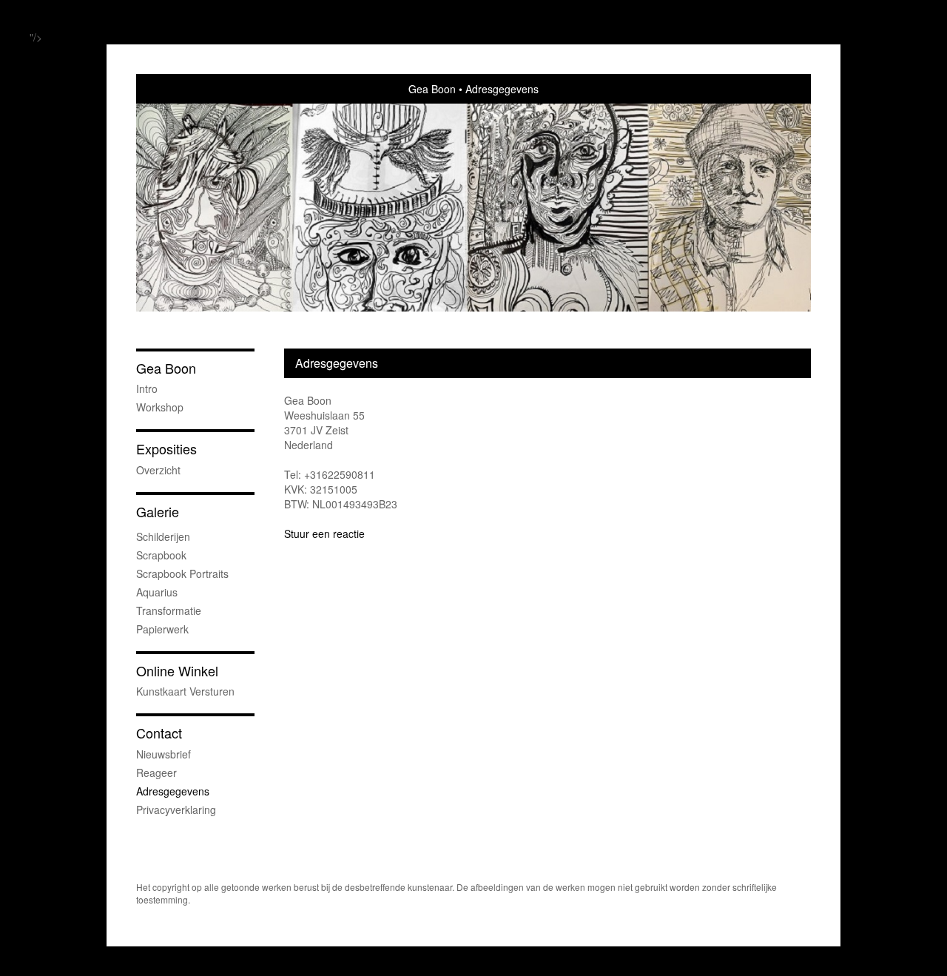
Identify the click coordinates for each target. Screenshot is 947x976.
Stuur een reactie (324, 533)
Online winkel (177, 671)
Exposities (166, 449)
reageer (156, 772)
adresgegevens (172, 791)
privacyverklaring (176, 809)
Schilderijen (163, 536)
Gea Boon (432, 88)
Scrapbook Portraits (182, 573)
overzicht (158, 469)
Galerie (157, 511)
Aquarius (157, 592)
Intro (147, 388)
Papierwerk (162, 629)
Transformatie (168, 610)
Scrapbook (161, 555)
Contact (159, 733)
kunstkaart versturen (185, 691)
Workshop (159, 407)
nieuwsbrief (163, 754)
